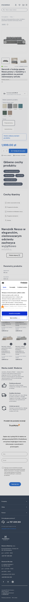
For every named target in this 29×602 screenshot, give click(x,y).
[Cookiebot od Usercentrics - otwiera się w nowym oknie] (20, 283)
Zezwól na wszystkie (14, 313)
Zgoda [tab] (4, 287)
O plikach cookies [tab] (22, 287)
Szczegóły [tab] (12, 287)
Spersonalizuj (13, 318)
